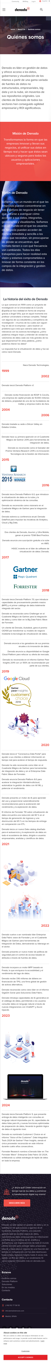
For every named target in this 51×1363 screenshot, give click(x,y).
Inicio (13, 29)
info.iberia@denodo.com (14, 1311)
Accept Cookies (25, 1357)
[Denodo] (22, 9)
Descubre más (17, 1203)
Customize (25, 1351)
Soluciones (7, 1284)
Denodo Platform (10, 1281)
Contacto (6, 1290)
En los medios (8, 1287)
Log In (34, 1)
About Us (21, 29)
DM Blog (25, 1)
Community (15, 1)
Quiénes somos (9, 1278)
